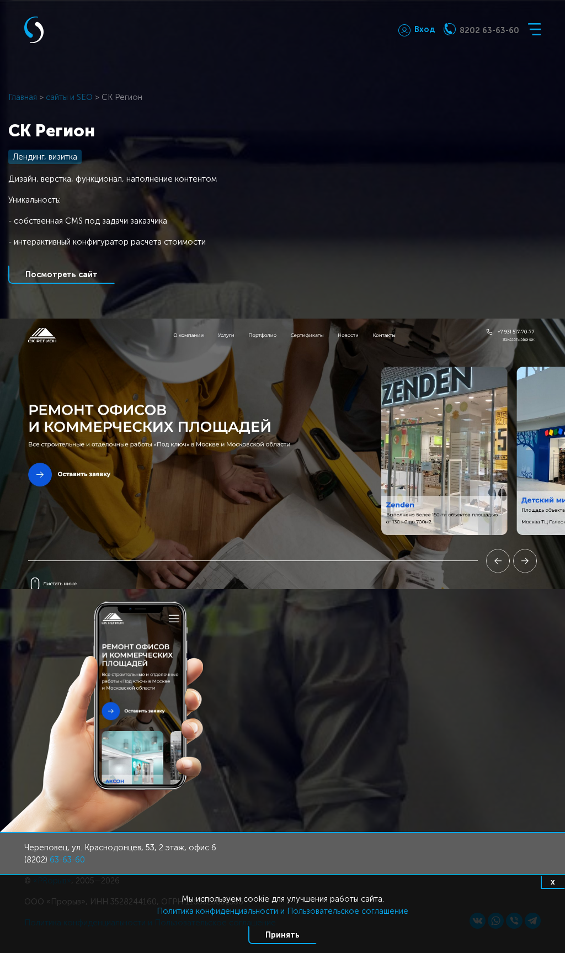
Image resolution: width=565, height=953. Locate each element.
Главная (22, 97)
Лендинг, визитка (45, 157)
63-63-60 (67, 860)
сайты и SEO (69, 97)
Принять (282, 935)
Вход (424, 29)
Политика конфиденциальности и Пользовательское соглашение (282, 911)
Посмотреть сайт (61, 274)
